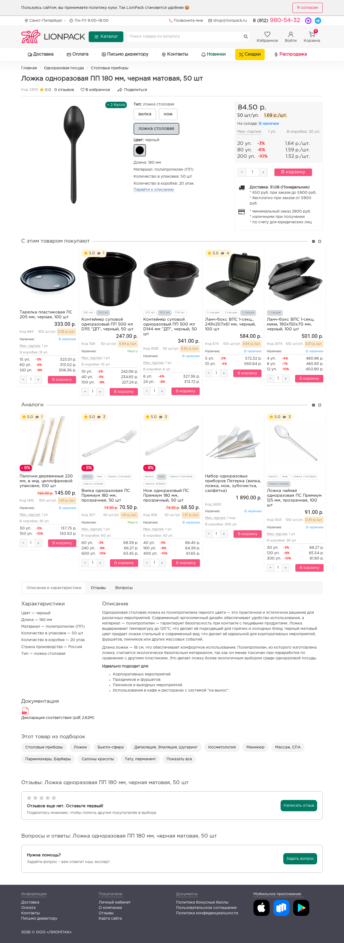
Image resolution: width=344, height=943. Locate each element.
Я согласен (307, 7)
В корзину (293, 172)
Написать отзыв (299, 805)
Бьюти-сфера (111, 747)
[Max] (308, 20)
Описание (54, 588)
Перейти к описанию (154, 189)
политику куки (103, 7)
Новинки (216, 54)
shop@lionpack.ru (230, 20)
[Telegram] (318, 20)
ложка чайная (93, 484)
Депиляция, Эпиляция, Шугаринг (166, 747)
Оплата (80, 54)
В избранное (97, 90)
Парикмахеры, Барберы (48, 759)
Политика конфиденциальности (207, 913)
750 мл (179, 313)
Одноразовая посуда (64, 68)
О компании (110, 907)
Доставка (43, 54)
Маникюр (255, 747)
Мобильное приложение (277, 894)
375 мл (150, 313)
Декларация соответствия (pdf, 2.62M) (57, 717)
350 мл (88, 313)
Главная (29, 68)
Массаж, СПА (288, 747)
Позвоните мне (188, 20)
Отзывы (98, 588)
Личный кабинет (115, 902)
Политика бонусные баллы (202, 902)
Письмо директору (127, 54)
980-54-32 (276, 20)
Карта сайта (110, 918)
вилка (144, 114)
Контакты (177, 54)
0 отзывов (64, 90)
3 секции (231, 313)
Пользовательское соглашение (206, 907)
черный (146, 140)
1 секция (248, 313)
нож (168, 114)
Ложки (80, 747)
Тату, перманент (140, 759)
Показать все (179, 759)
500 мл (103, 313)
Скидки (253, 54)
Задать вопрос (300, 858)
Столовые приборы (109, 68)
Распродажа (293, 54)
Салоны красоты (98, 759)
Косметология (222, 747)
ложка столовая (154, 104)
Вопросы (124, 588)
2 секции (213, 313)
